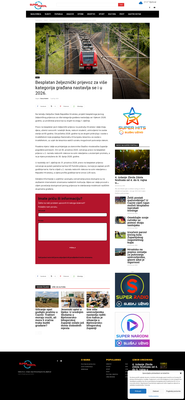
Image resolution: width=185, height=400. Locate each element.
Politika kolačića (154, 396)
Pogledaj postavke (173, 391)
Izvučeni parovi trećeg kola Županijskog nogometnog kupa (137, 237)
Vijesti (46, 20)
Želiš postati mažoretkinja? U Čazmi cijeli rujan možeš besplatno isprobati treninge (138, 204)
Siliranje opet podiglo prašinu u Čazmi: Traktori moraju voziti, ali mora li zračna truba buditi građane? (46, 317)
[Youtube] (154, 7)
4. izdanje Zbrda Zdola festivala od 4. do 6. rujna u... (131, 180)
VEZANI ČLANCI (43, 287)
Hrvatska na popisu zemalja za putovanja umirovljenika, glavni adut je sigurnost (137, 256)
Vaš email (41, 211)
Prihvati (138, 391)
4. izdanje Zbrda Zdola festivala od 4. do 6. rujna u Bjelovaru (145, 368)
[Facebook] (149, 7)
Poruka (40, 220)
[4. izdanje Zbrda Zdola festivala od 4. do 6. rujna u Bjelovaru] (132, 162)
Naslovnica (38, 20)
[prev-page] (36, 333)
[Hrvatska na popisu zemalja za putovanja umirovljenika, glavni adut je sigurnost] (120, 252)
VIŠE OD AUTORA (59, 287)
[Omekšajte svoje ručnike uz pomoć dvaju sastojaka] (120, 220)
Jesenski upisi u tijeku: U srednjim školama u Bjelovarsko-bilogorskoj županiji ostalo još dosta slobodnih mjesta (72, 319)
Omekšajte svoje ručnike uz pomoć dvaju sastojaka (137, 221)
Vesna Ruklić (44, 98)
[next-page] (40, 333)
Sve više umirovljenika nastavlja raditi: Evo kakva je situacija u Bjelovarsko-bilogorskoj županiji (96, 319)
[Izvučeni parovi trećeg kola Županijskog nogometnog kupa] (120, 235)
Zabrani (156, 391)
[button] (181, 373)
